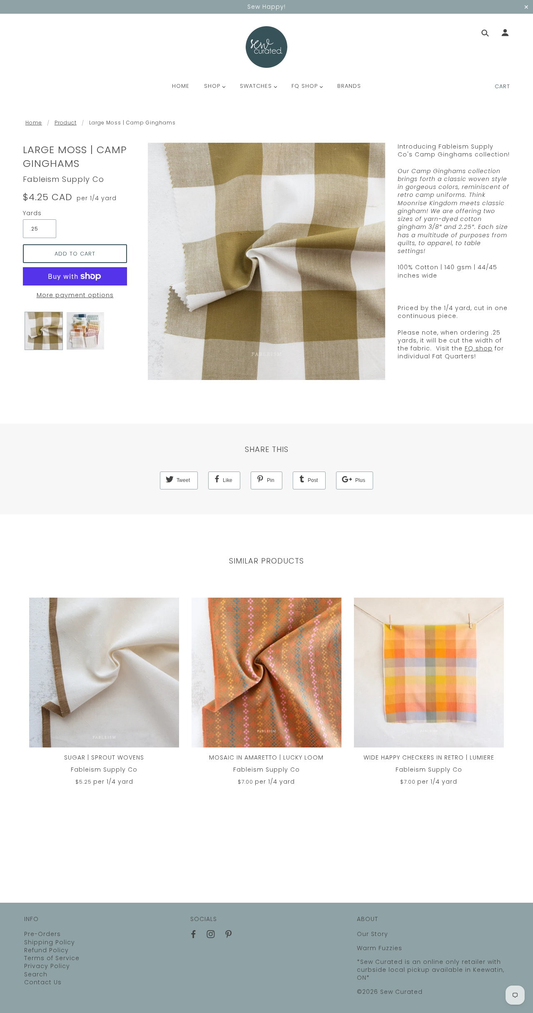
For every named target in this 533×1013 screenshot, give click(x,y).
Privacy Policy (47, 966)
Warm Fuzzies (379, 948)
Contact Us (43, 982)
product (66, 122)
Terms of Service (52, 958)
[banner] (266, 47)
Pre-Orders (42, 934)
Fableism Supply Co (63, 179)
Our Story (372, 934)
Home (33, 122)
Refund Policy (46, 950)
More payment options (75, 295)
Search (35, 974)
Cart (502, 86)
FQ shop (479, 348)
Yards (32, 213)
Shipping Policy (49, 942)
